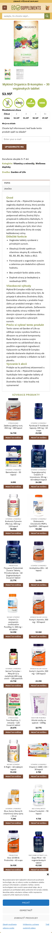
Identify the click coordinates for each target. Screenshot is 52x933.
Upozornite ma (14, 146)
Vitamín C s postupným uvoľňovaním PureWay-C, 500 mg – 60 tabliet (13, 624)
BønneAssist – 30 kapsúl (13, 473)
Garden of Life (18, 172)
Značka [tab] (8, 189)
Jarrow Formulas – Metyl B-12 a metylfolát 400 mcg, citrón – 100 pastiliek (13, 675)
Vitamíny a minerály (23, 163)
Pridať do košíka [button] (13, 438)
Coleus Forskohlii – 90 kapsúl (38, 812)
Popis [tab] (7, 183)
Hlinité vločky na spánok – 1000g (38, 721)
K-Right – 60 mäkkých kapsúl (13, 768)
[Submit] (47, 16)
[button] (47, 874)
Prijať (26, 902)
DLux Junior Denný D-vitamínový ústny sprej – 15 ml (13, 813)
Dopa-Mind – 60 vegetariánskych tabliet (39, 860)
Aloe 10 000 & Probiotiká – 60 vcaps (13, 859)
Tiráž (47, 924)
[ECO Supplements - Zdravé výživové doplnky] (26, 7)
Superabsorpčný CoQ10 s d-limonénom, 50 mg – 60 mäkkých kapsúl (39, 476)
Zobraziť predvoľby (26, 918)
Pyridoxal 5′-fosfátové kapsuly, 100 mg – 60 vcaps (38, 428)
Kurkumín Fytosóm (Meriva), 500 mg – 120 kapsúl (13, 523)
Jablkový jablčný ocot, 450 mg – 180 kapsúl (13, 426)
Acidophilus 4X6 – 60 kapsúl (38, 569)
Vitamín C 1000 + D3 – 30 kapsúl (38, 768)
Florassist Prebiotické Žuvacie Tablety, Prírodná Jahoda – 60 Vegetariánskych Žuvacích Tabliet (13, 573)
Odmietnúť (26, 910)
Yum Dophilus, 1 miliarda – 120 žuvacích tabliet (13, 722)
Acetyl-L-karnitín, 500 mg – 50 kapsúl (38, 620)
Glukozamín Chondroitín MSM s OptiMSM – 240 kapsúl (38, 523)
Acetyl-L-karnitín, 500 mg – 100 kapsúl (38, 672)
